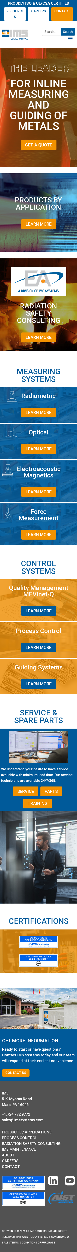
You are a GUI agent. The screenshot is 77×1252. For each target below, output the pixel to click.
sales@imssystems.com (22, 1120)
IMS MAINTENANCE (19, 1149)
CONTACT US (15, 1073)
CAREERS (38, 11)
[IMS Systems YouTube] (70, 1181)
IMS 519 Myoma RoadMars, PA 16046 (17, 1099)
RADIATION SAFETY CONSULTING (31, 1143)
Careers (10, 1161)
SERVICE (25, 791)
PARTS (51, 791)
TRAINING (37, 803)
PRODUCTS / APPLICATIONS (27, 1132)
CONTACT (62, 11)
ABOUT (8, 1155)
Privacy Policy (27, 1236)
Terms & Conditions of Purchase (32, 1242)
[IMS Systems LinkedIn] (53, 1181)
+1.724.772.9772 (16, 1114)
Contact (11, 1166)
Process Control (19, 1138)
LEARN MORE (39, 224)
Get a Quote (38, 145)
